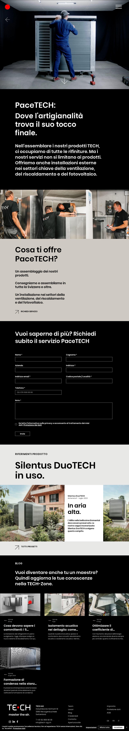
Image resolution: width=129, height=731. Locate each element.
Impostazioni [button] (91, 727)
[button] (115, 341)
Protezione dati (19, 728)
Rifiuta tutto (105, 727)
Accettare (118, 727)
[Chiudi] (126, 727)
